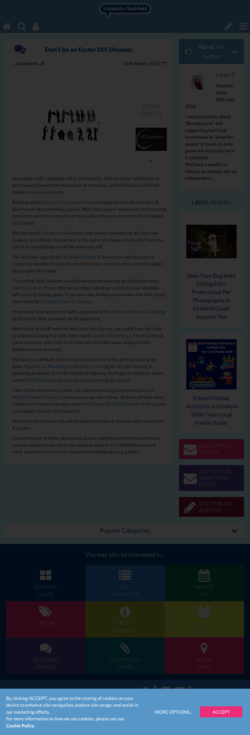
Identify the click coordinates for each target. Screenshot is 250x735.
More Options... (173, 712)
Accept (221, 712)
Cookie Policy (20, 725)
